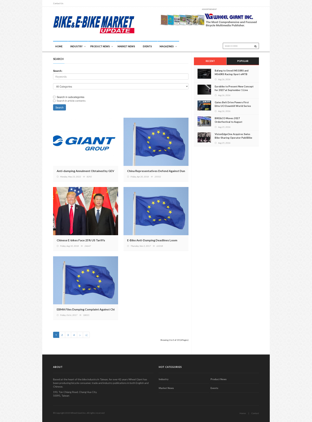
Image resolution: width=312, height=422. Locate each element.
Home (58, 46)
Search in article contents (71, 100)
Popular (242, 61)
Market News (126, 46)
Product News (100, 46)
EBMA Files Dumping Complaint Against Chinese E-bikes (94, 309)
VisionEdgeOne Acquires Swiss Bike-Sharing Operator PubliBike (233, 136)
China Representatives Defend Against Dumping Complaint (166, 171)
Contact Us (58, 3)
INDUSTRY (76, 46)
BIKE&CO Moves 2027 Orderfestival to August (228, 120)
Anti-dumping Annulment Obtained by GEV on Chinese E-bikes (98, 171)
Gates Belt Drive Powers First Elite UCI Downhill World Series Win (233, 106)
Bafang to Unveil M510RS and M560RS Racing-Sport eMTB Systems (231, 74)
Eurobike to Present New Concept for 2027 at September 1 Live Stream (234, 90)
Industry (163, 379)
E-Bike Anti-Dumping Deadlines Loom (152, 240)
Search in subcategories (70, 97)
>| (86, 335)
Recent (210, 61)
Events (147, 46)
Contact (255, 413)
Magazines (167, 46)
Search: (57, 71)
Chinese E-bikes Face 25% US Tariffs (81, 240)
